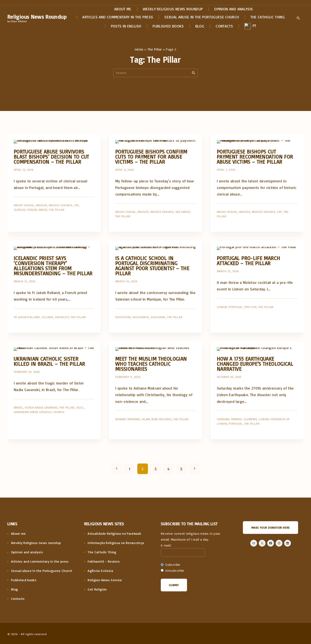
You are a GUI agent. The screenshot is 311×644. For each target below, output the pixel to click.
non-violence (161, 419)
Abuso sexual (24, 205)
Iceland (47, 317)
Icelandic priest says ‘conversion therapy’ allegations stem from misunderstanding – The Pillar (53, 265)
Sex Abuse (182, 211)
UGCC (80, 407)
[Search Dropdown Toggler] (298, 18)
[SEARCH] (193, 73)
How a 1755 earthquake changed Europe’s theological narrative (255, 363)
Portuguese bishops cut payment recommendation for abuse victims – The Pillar (255, 156)
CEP (76, 205)
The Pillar (154, 49)
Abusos (41, 205)
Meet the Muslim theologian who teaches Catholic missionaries (151, 363)
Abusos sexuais (60, 205)
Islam (146, 419)
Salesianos (140, 317)
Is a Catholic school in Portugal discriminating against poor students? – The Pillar (152, 265)
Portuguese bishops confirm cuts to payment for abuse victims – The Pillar (151, 156)
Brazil (18, 407)
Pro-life (250, 307)
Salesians (158, 317)
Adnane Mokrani (127, 419)
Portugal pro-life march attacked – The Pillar (248, 260)
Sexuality (62, 317)
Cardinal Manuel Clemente (237, 419)
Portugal (235, 307)
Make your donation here (270, 527)
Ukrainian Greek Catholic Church (39, 412)
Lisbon (222, 307)
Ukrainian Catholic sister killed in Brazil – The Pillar (49, 361)
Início (139, 49)
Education (123, 317)
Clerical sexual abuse (31, 209)
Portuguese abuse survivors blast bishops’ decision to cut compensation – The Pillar (51, 156)
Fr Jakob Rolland (27, 317)
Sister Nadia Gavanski (41, 407)
